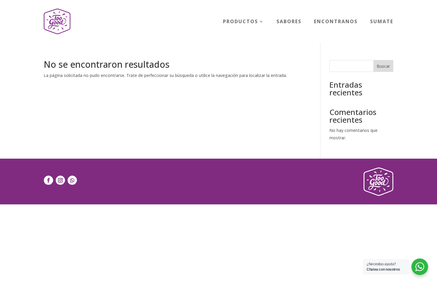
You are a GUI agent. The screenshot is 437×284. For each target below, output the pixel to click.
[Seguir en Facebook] (48, 180)
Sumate (381, 21)
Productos (240, 21)
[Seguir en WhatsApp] (72, 180)
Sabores (288, 21)
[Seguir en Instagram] (60, 180)
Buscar (383, 66)
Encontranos (336, 21)
